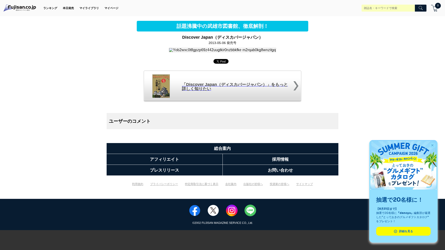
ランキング (50, 8)
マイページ (111, 8)
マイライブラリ (89, 8)
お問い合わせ (280, 170)
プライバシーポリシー (164, 184)
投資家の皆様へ (279, 184)
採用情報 (280, 159)
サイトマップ (304, 184)
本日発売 (68, 8)
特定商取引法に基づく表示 (201, 184)
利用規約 (137, 184)
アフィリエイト (164, 159)
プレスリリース (164, 170)
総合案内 (222, 148)
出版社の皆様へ (253, 184)
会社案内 (230, 184)
